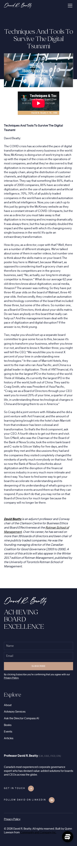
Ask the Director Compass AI (21, 718)
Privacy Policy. (11, 677)
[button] (69, 5)
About (8, 705)
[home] (18, 5)
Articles (8, 738)
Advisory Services (14, 711)
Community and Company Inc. (38, 832)
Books (7, 725)
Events (8, 731)
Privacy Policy (12, 819)
